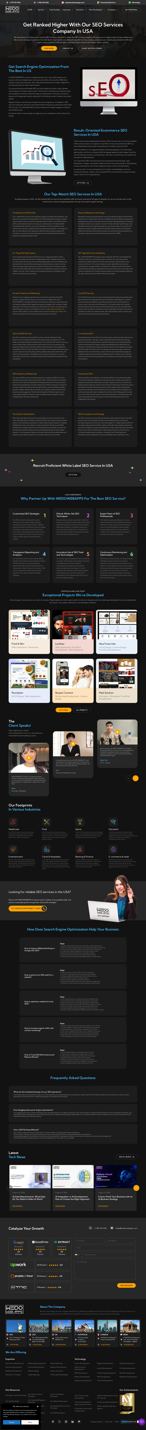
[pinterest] (79, 1422)
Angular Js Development (83, 1380)
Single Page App (33, 1375)
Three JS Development (105, 1380)
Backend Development (58, 1367)
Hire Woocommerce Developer (35, 1395)
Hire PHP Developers (57, 1413)
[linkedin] (73, 1422)
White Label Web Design (59, 1375)
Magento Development (105, 1363)
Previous (129, 778)
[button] (38, 1406)
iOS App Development (127, 1368)
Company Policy (96, 1422)
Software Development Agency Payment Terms (83, 1403)
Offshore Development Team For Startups (107, 1397)
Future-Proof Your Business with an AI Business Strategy (115, 1197)
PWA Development (104, 1377)
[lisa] (73, 743)
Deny (30, 1422)
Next (136, 778)
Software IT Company (13, 1375)
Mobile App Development (37, 1363)
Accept (11, 1422)
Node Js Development (82, 1377)
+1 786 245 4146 (100, 1228)
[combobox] (78, 1254)
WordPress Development (128, 1377)
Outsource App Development (107, 1402)
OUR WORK (49, 48)
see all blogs (125, 1157)
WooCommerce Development (80, 1368)
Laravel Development (104, 1368)
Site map (108, 1422)
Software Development (13, 1367)
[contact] (142, 1422)
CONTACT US (67, 48)
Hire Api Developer (12, 1401)
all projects (81, 710)
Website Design (33, 1371)
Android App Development (106, 1373)
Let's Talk (81, 183)
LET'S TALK (73, 475)
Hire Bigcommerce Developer (16, 1395)
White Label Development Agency (106, 1407)
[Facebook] (53, 1422)
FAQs (117, 1422)
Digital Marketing (56, 1363)
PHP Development (81, 1373)
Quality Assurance (56, 1371)
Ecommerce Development (14, 1363)
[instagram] (66, 1422)
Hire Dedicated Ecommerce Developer (60, 1407)
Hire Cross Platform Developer (57, 1395)
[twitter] (59, 1422)
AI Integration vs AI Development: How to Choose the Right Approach (72, 1197)
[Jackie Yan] (117, 732)
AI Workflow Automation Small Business (83, 1410)
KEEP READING (17, 1206)
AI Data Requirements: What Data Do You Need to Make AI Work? (28, 1197)
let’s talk (63, 710)
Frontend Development (36, 1367)
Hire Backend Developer (59, 1401)
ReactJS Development (127, 1373)
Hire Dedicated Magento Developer (36, 1401)
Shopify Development (127, 1363)
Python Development (82, 1363)
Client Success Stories (92, 48)
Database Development (13, 1371)
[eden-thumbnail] (29, 758)
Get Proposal (131, 10)
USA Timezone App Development (81, 1397)
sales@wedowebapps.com (126, 1228)
